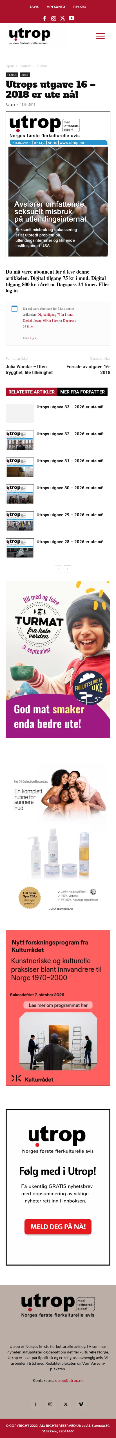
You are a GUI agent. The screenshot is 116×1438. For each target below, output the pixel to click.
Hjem (10, 65)
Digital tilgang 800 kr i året (41, 320)
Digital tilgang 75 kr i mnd (55, 314)
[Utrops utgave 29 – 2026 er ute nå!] (20, 521)
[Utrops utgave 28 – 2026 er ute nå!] (20, 548)
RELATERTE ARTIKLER (31, 392)
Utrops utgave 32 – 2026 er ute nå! (70, 433)
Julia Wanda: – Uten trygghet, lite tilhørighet (29, 369)
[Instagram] (50, 1404)
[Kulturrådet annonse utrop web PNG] (58, 1084)
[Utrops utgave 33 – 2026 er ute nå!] (20, 413)
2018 (24, 75)
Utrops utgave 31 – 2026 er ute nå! (70, 460)
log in (33, 338)
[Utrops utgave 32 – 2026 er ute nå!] (20, 440)
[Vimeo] (80, 1404)
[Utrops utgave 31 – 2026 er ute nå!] (20, 467)
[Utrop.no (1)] (58, 916)
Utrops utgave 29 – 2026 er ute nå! (70, 514)
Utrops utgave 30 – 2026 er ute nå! (70, 487)
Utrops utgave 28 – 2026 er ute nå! (70, 541)
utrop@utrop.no (69, 1380)
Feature (25, 65)
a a (13, 104)
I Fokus (42, 65)
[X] (65, 1404)
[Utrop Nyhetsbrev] (58, 1264)
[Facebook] (35, 1404)
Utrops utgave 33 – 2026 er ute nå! (70, 406)
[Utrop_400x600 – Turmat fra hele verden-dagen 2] (58, 736)
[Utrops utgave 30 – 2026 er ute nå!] (20, 494)
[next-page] (67, 568)
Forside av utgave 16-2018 (88, 369)
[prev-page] (58, 568)
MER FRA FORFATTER (82, 392)
